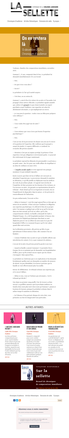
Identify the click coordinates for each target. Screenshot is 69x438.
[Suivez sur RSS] (20, 400)
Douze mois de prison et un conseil (34, 327)
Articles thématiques (31, 21)
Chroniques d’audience (14, 21)
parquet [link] (26, 105)
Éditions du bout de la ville (48, 388)
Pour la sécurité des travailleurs (56, 327)
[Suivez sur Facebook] (14, 400)
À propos (56, 21)
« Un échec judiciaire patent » (12, 327)
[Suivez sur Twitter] (17, 400)
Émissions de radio (45, 21)
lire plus (7, 356)
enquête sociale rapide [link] (23, 170)
